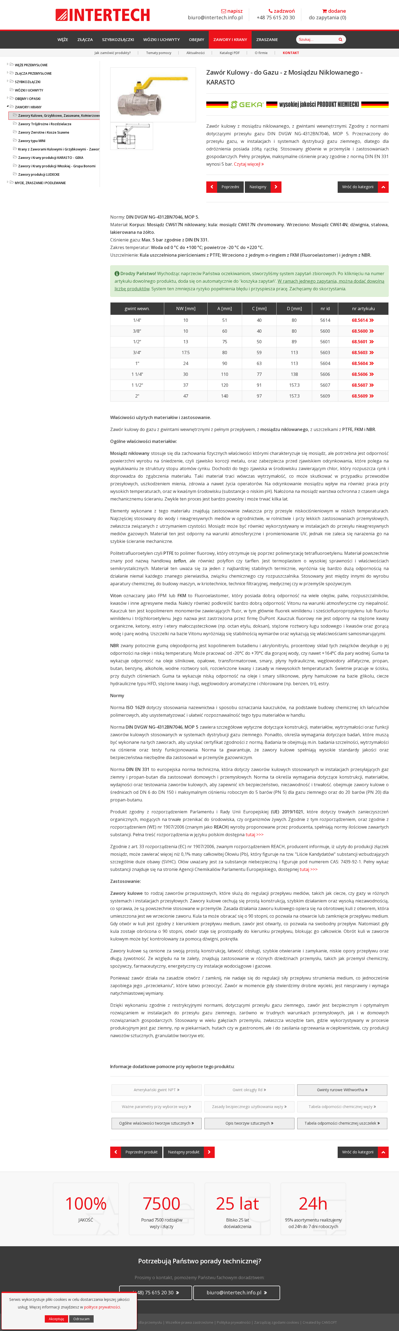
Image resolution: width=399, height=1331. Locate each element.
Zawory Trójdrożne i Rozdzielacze (44, 124)
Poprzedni (230, 186)
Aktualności (195, 53)
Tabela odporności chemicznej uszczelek (340, 1123)
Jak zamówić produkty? (113, 53)
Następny (257, 186)
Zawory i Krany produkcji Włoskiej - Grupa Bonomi (57, 166)
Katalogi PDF (230, 53)
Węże (63, 39)
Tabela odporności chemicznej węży (340, 1106)
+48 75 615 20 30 (276, 14)
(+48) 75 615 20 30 (153, 1292)
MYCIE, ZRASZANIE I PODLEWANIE (40, 183)
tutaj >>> (254, 835)
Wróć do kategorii (357, 186)
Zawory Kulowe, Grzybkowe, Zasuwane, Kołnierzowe (59, 115)
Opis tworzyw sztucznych (248, 1123)
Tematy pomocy (158, 53)
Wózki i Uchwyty (161, 39)
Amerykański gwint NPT (155, 1089)
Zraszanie (267, 39)
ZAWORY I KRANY (28, 107)
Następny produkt (183, 1151)
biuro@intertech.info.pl (215, 14)
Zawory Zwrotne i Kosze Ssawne (43, 132)
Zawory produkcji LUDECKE (38, 174)
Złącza (85, 39)
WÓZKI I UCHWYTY (29, 90)
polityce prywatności (102, 1307)
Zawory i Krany (230, 39)
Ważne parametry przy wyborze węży (155, 1106)
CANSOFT (329, 1322)
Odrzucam (81, 1319)
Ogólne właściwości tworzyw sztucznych (154, 1123)
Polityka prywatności (234, 1322)
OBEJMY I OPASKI (27, 98)
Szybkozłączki (118, 39)
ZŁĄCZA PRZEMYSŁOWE (33, 73)
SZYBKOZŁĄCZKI (27, 82)
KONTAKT (291, 53)
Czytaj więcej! (247, 164)
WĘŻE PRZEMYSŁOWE (31, 65)
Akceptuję (56, 1319)
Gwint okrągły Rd (247, 1089)
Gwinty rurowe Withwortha (340, 1089)
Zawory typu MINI (31, 141)
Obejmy (196, 39)
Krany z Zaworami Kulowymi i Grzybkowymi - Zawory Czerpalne (67, 149)
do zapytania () (327, 14)
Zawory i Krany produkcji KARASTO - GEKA (50, 157)
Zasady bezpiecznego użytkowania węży (247, 1106)
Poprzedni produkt (141, 1151)
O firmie (261, 53)
